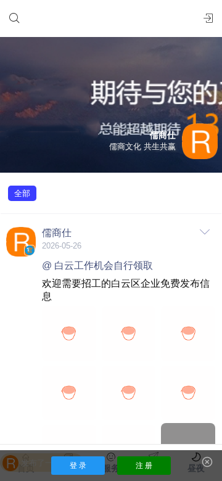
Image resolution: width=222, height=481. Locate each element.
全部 (22, 193)
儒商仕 (57, 233)
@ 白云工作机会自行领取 (97, 265)
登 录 (78, 465)
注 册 (144, 465)
